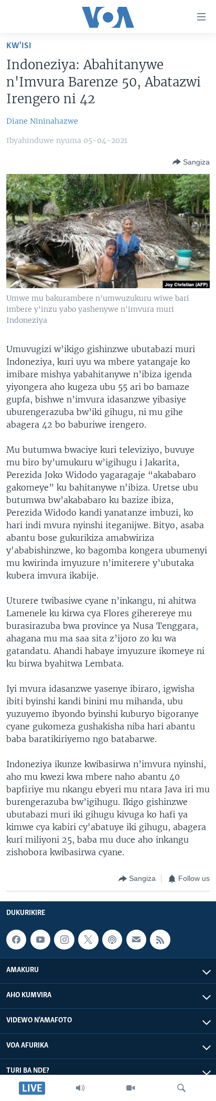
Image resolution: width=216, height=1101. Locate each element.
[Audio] (80, 1088)
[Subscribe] (136, 940)
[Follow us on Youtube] (40, 940)
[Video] (130, 1088)
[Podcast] (112, 940)
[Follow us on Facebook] (16, 940)
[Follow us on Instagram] (64, 940)
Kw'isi (18, 45)
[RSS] (160, 940)
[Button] (191, 162)
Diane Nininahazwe (42, 121)
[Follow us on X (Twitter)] (88, 940)
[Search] (181, 1088)
